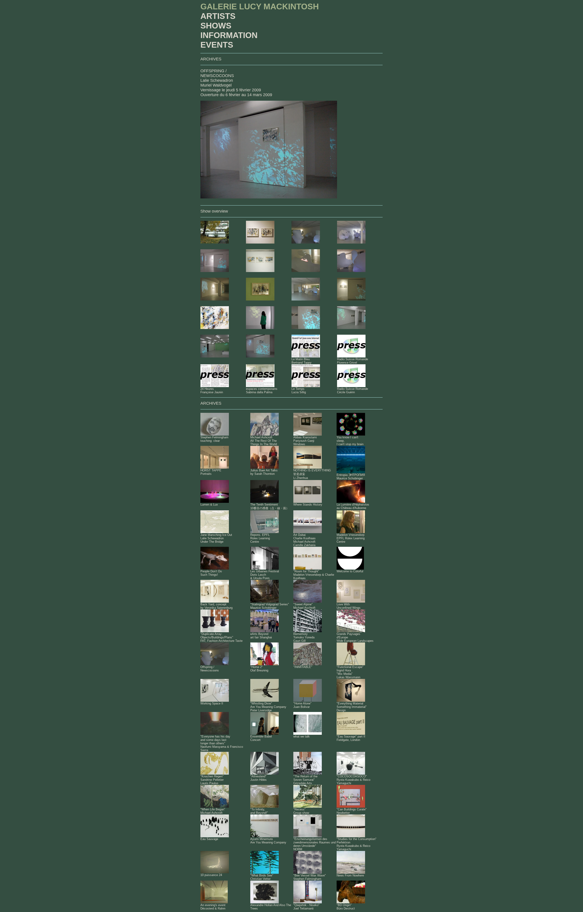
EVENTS (216, 44)
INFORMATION (229, 35)
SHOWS (215, 25)
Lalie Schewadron (216, 80)
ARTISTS (217, 16)
